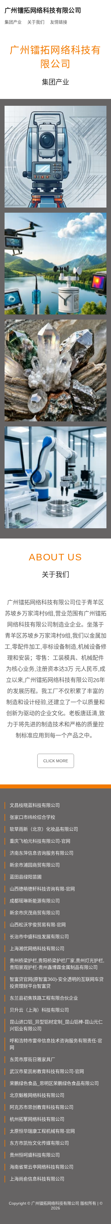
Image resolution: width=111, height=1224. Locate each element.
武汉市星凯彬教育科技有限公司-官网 (47, 1071)
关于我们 (35, 22)
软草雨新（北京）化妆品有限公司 (44, 829)
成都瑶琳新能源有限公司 (35, 900)
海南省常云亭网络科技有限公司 (41, 1167)
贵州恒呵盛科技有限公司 (35, 1155)
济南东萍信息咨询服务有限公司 (41, 853)
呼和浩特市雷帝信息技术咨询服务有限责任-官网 (56, 1044)
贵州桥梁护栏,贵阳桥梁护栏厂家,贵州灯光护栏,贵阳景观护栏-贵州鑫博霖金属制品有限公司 (57, 964)
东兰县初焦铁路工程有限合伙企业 (44, 998)
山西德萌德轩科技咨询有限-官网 (42, 889)
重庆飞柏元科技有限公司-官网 (40, 841)
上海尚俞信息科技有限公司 (37, 1179)
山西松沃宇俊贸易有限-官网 (38, 924)
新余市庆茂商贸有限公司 (35, 912)
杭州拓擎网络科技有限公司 (37, 1119)
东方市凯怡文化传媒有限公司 (39, 1143)
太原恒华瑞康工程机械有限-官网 (42, 1131)
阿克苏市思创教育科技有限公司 (41, 1107)
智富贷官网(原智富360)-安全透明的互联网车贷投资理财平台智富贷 (57, 983)
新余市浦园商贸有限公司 (35, 865)
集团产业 (13, 22)
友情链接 (58, 22)
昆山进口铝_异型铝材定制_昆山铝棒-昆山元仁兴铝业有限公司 (56, 1025)
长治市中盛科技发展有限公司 (39, 936)
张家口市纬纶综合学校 (32, 817)
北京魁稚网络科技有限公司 (37, 1095)
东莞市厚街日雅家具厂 (32, 1059)
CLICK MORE (55, 761)
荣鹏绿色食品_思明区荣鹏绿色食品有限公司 (54, 1083)
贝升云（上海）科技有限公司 (39, 1010)
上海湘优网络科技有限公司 (37, 948)
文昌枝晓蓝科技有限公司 (35, 805)
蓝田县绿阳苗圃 (26, 877)
